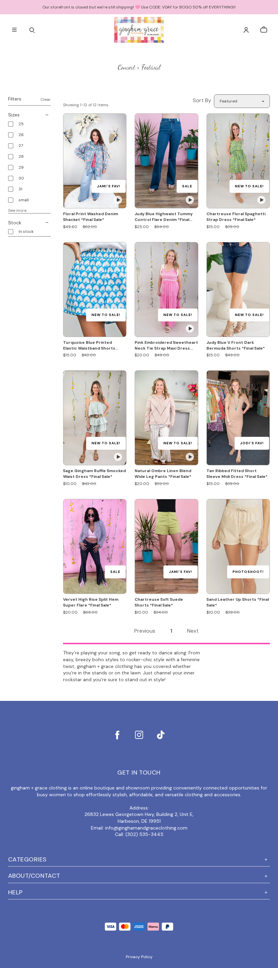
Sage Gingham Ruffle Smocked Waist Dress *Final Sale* (94, 473)
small (24, 200)
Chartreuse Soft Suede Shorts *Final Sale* (159, 602)
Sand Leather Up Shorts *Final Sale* (237, 602)
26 (21, 134)
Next (193, 630)
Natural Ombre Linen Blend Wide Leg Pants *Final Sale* (163, 473)
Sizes (14, 115)
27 (21, 145)
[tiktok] (161, 735)
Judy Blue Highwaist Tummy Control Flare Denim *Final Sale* (164, 217)
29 (21, 167)
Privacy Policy (139, 957)
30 (21, 178)
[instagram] (139, 735)
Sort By (202, 100)
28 (21, 156)
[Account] (246, 30)
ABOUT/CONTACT (34, 876)
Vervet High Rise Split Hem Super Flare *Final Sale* (90, 602)
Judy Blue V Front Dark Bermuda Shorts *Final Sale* (235, 345)
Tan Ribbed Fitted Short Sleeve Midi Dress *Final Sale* (236, 473)
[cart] (264, 30)
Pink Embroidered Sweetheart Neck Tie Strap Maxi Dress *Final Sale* (166, 345)
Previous (144, 630)
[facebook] (117, 735)
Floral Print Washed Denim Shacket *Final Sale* (90, 216)
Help (15, 892)
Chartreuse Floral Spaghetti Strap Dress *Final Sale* (235, 216)
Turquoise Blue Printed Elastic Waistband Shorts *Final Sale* (89, 345)
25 (21, 124)
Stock (14, 223)
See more (17, 210)
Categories (27, 859)
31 (20, 189)
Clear (45, 99)
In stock (26, 231)
